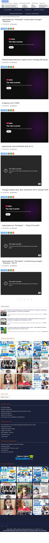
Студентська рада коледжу (8, 426)
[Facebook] (4, 1)
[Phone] (8, 1)
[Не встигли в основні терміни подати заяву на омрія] (8, 346)
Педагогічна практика (6, 412)
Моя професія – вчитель (7, 430)
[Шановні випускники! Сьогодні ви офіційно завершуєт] (8, 363)
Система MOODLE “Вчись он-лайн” (10, 445)
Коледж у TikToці (5, 443)
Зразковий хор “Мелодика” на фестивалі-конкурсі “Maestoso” (22, 20)
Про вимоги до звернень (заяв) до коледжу (12, 441)
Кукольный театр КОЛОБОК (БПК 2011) (17, 145)
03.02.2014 (6, 190)
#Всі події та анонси (7, 3)
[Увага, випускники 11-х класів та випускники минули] (24, 346)
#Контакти (42, 3)
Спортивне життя (5, 432)
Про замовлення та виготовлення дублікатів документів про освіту (18, 422)
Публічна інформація (6, 406)
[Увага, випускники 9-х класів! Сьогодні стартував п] (41, 346)
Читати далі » (45, 328)
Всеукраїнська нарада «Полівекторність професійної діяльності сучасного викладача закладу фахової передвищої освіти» (26, 316)
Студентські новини (6, 428)
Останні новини (5, 303)
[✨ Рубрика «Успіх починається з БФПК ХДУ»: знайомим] (24, 379)
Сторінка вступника (6, 424)
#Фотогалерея (35, 3)
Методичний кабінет (6, 410)
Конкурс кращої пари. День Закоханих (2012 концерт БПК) (25, 188)
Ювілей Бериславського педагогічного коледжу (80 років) (25, 59)
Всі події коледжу (5, 404)
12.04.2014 (6, 24)
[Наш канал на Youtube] (3, 1)
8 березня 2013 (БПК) (10, 102)
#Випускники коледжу (25, 3)
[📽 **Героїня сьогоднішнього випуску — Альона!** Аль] (24, 363)
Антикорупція (4, 447)
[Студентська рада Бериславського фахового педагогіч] (8, 379)
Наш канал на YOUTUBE (7, 449)
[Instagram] (6, 1)
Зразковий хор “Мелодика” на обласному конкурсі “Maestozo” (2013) (22, 260)
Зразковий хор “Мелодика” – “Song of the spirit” (21, 224)
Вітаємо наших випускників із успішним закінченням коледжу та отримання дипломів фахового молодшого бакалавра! (27, 308)
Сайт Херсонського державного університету (13, 414)
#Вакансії (15, 3)
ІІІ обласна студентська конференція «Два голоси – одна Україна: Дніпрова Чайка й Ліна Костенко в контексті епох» (26, 325)
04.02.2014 (6, 61)
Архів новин (5, 434)
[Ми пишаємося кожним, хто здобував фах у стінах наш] (41, 363)
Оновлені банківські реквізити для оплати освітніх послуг (16, 408)
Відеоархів (14, 24)
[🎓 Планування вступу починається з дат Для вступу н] (41, 379)
